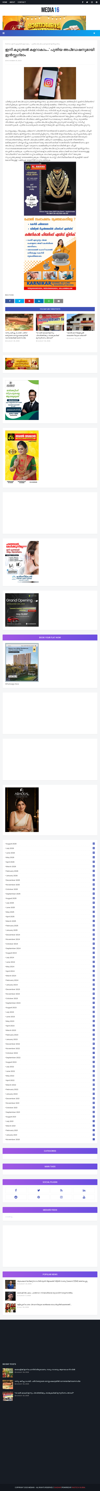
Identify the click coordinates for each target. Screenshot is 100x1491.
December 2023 (50, 989)
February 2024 (50, 980)
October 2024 (50, 944)
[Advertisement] (50, 513)
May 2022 (50, 1076)
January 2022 (50, 1094)
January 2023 (50, 1039)
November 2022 (50, 1048)
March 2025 (50, 921)
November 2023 (50, 994)
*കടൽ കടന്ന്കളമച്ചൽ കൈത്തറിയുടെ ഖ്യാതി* (77, 334)
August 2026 (50, 844)
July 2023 (50, 1012)
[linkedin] (84, 1190)
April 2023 (50, 1026)
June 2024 (50, 962)
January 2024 (50, 985)
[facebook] (82, 2)
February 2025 (50, 925)
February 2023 (50, 1035)
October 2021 (50, 1107)
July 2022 (50, 1066)
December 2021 (50, 1098)
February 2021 (50, 1130)
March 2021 (50, 1126)
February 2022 (50, 1089)
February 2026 (50, 871)
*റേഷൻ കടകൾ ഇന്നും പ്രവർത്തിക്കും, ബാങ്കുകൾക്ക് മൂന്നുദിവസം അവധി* (47, 335)
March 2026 (50, 866)
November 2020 (50, 1139)
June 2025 (50, 907)
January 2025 (50, 930)
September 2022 (50, 1057)
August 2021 (50, 1116)
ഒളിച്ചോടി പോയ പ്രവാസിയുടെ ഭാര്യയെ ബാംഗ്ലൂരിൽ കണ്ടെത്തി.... (44, 1304)
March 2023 (50, 1030)
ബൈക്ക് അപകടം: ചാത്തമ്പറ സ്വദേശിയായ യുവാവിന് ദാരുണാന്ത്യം (45, 1293)
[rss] (61, 1190)
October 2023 (50, 998)
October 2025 (50, 889)
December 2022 (50, 1044)
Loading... (9, 1216)
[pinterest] (96, 2)
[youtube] (84, 1197)
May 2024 (50, 966)
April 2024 (50, 971)
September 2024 (50, 948)
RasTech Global (78, 1487)
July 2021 (50, 1121)
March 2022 (50, 1085)
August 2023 (50, 1007)
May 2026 (50, 857)
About (12, 2)
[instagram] (92, 2)
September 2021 (50, 1112)
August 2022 (50, 1062)
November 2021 (50, 1103)
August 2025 (50, 898)
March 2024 (50, 975)
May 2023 (50, 1021)
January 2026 (50, 875)
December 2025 (50, 880)
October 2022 (50, 1053)
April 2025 (50, 916)
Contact (22, 2)
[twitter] (87, 2)
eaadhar (57, 1487)
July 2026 (50, 848)
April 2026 (50, 862)
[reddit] (16, 1197)
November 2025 (50, 884)
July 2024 (50, 957)
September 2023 (50, 1003)
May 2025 (50, 912)
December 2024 (50, 935)
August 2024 (50, 953)
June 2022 (50, 1071)
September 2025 (50, 894)
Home (5, 2)
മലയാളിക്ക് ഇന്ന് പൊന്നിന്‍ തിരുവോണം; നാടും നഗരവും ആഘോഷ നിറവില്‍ (45, 1369)
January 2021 (50, 1135)
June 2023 (50, 1016)
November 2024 (50, 939)
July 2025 (50, 903)
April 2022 (50, 1080)
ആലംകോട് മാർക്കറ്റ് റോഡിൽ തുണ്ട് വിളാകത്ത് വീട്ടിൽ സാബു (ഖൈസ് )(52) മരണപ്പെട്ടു (52, 1281)
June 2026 (50, 853)
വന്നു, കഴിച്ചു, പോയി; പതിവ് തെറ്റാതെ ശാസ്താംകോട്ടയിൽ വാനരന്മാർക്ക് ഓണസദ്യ (16, 335)
